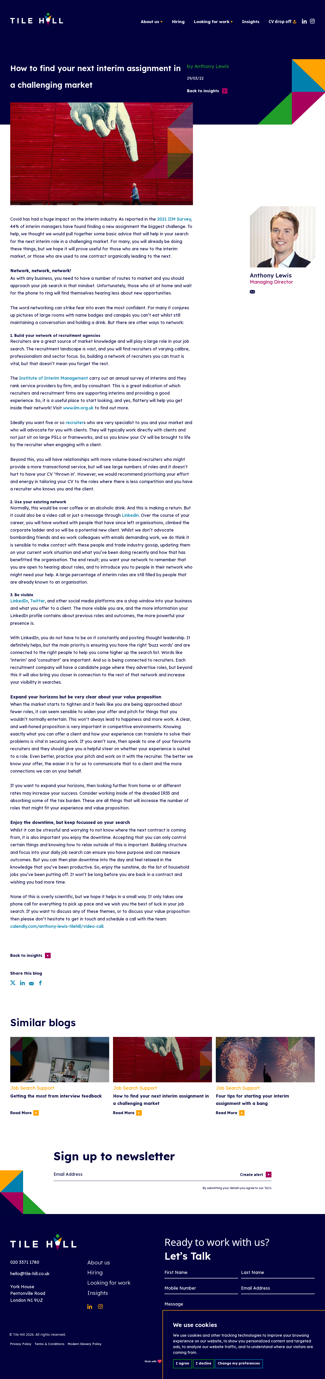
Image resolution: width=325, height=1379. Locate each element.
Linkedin (130, 515)
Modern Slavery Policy (85, 1344)
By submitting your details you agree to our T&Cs (237, 1188)
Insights (250, 21)
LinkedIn (19, 600)
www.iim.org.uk (78, 407)
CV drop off (280, 21)
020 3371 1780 (24, 1262)
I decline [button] (203, 1363)
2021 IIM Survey (174, 219)
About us (150, 21)
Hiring (178, 21)
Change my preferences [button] (239, 1363)
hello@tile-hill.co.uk (29, 1273)
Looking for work (211, 21)
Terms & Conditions (49, 1344)
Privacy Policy (20, 1344)
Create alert (251, 1174)
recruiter (75, 422)
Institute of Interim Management (53, 378)
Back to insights (203, 90)
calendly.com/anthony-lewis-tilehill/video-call (56, 926)
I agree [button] (182, 1363)
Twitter (37, 600)
